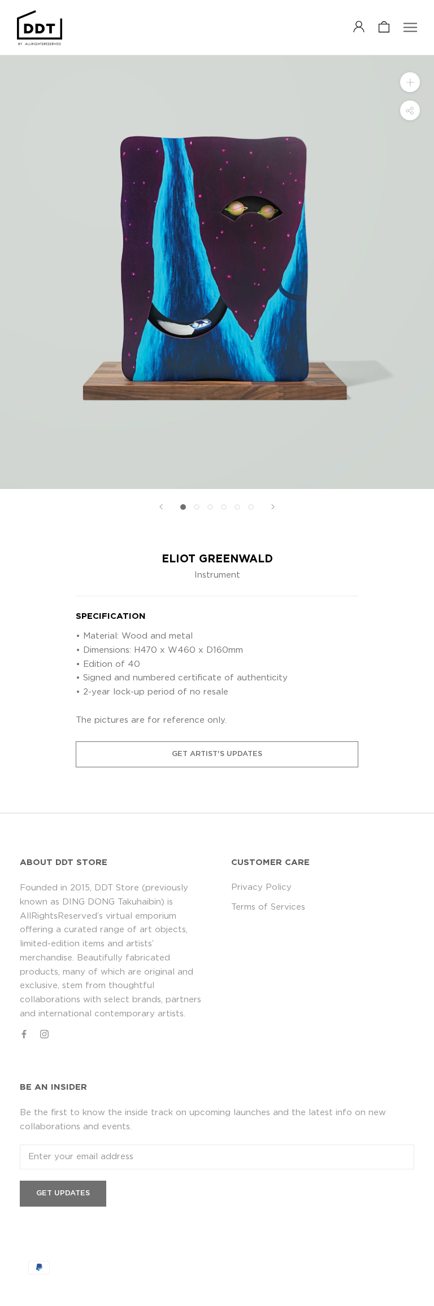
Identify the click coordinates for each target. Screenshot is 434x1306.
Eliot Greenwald (217, 559)
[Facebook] (24, 1035)
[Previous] (161, 506)
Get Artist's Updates (217, 754)
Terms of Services (268, 907)
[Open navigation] (410, 27)
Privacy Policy (261, 887)
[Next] (273, 506)
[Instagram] (44, 1035)
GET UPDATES (63, 1193)
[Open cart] (384, 27)
